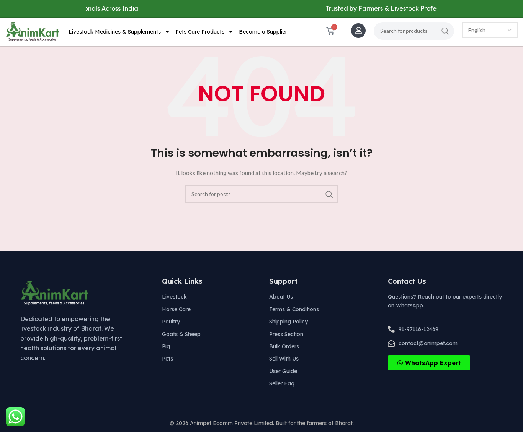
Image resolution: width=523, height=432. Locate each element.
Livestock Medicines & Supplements (115, 31)
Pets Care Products (199, 31)
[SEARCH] (445, 31)
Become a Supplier (263, 31)
